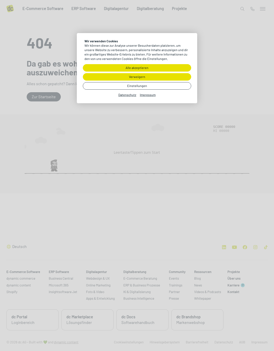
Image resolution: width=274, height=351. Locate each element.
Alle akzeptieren (137, 68)
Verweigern (137, 77)
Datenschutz (127, 95)
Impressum (148, 95)
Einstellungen (137, 86)
